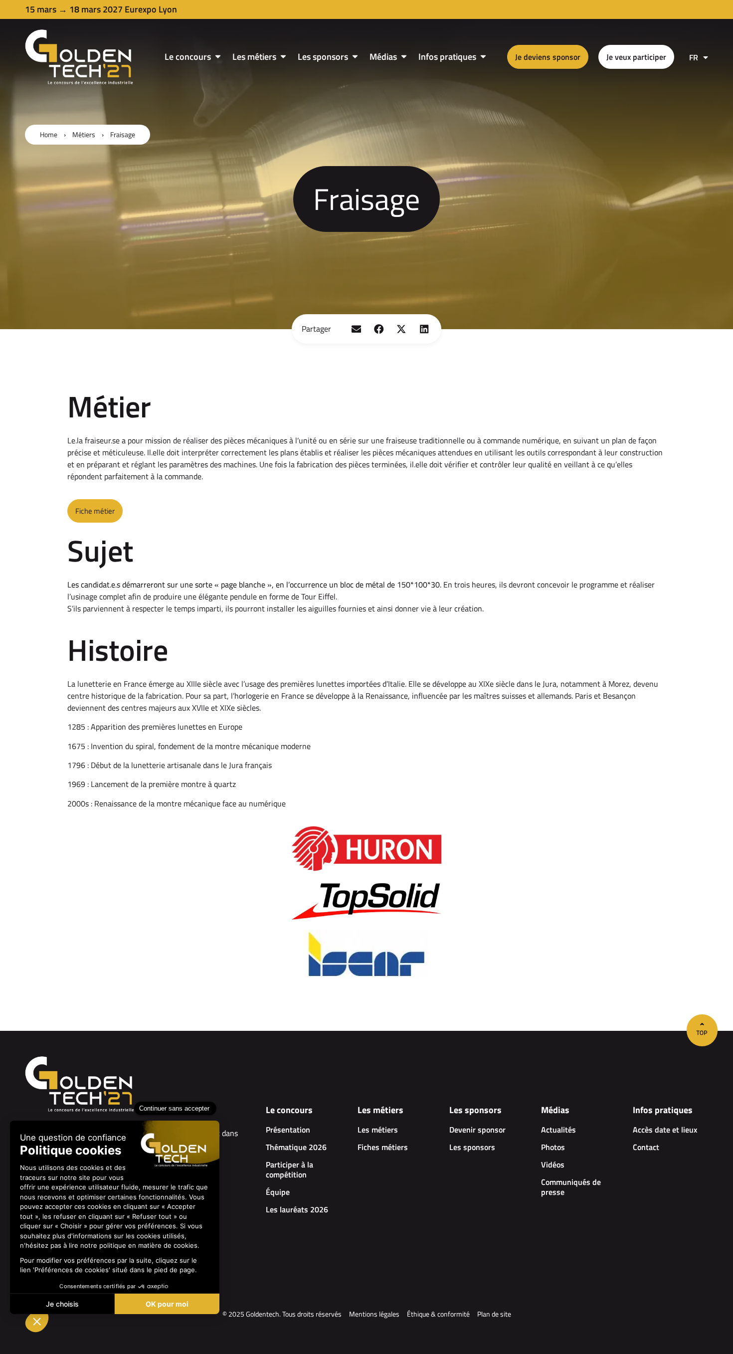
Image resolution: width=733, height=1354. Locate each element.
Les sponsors (472, 1147)
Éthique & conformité (438, 1314)
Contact (646, 1147)
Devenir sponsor (477, 1130)
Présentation (288, 1130)
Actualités (558, 1130)
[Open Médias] (403, 56)
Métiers (83, 135)
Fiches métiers (383, 1147)
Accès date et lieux (665, 1130)
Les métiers (378, 1130)
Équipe (278, 1192)
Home (48, 135)
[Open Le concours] (217, 56)
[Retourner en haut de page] (702, 1030)
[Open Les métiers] (283, 56)
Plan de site (494, 1314)
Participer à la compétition (289, 1169)
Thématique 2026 (296, 1147)
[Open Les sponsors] (355, 56)
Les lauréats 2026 (297, 1209)
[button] (356, 329)
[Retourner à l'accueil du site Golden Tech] (80, 57)
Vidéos (552, 1164)
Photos (553, 1147)
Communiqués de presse (571, 1187)
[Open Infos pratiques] (483, 56)
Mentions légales (374, 1314)
